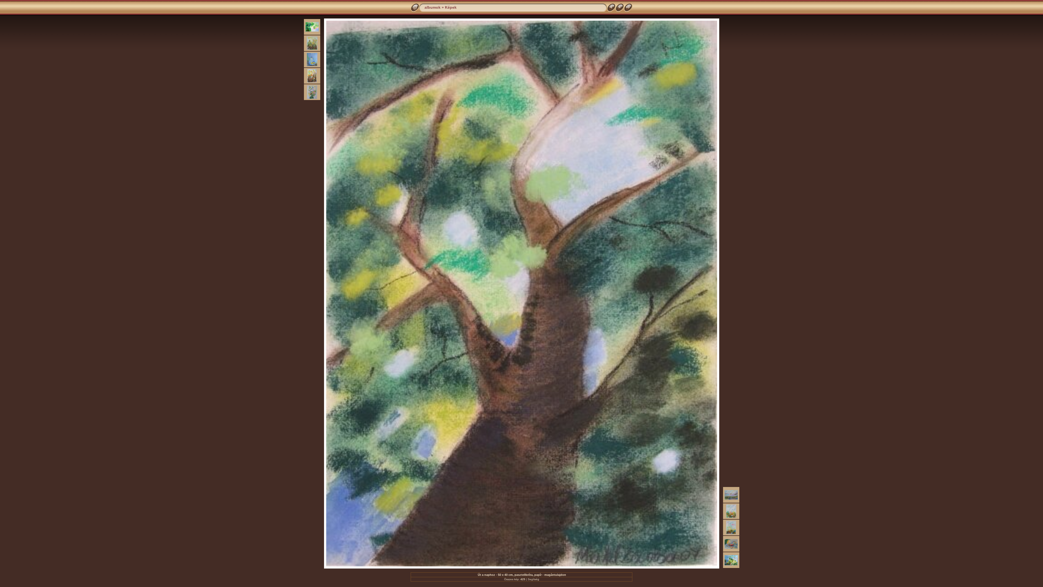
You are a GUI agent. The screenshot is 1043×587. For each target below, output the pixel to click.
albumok (433, 7)
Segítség (533, 579)
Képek (451, 7)
